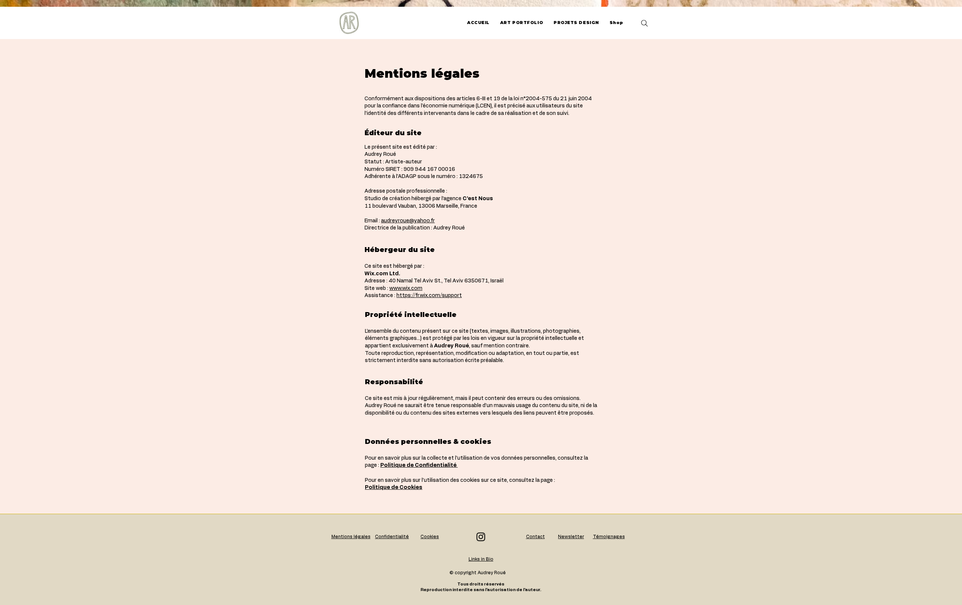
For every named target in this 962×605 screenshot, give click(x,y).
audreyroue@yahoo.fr (408, 220)
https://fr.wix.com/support (429, 295)
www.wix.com (405, 288)
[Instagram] (481, 537)
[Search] (644, 23)
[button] (535, 536)
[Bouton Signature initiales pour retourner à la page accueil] (349, 23)
